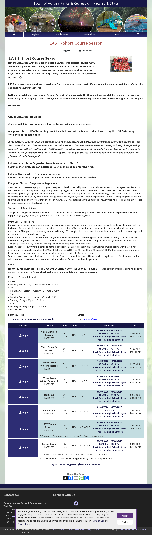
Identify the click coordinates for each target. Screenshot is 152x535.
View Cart (87, 50)
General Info (90, 34)
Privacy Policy (24, 524)
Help (89, 529)
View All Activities (90, 464)
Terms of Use (97, 520)
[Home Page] (14, 34)
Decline (125, 522)
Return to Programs (65, 464)
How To (97, 529)
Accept (125, 515)
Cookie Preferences (76, 529)
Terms (54, 529)
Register (36, 34)
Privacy (62, 529)
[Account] (138, 34)
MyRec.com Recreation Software (131, 529)
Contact (117, 34)
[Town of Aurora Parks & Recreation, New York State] (76, 18)
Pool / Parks (62, 34)
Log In (24, 335)
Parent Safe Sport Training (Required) (33, 319)
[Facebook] (76, 503)
